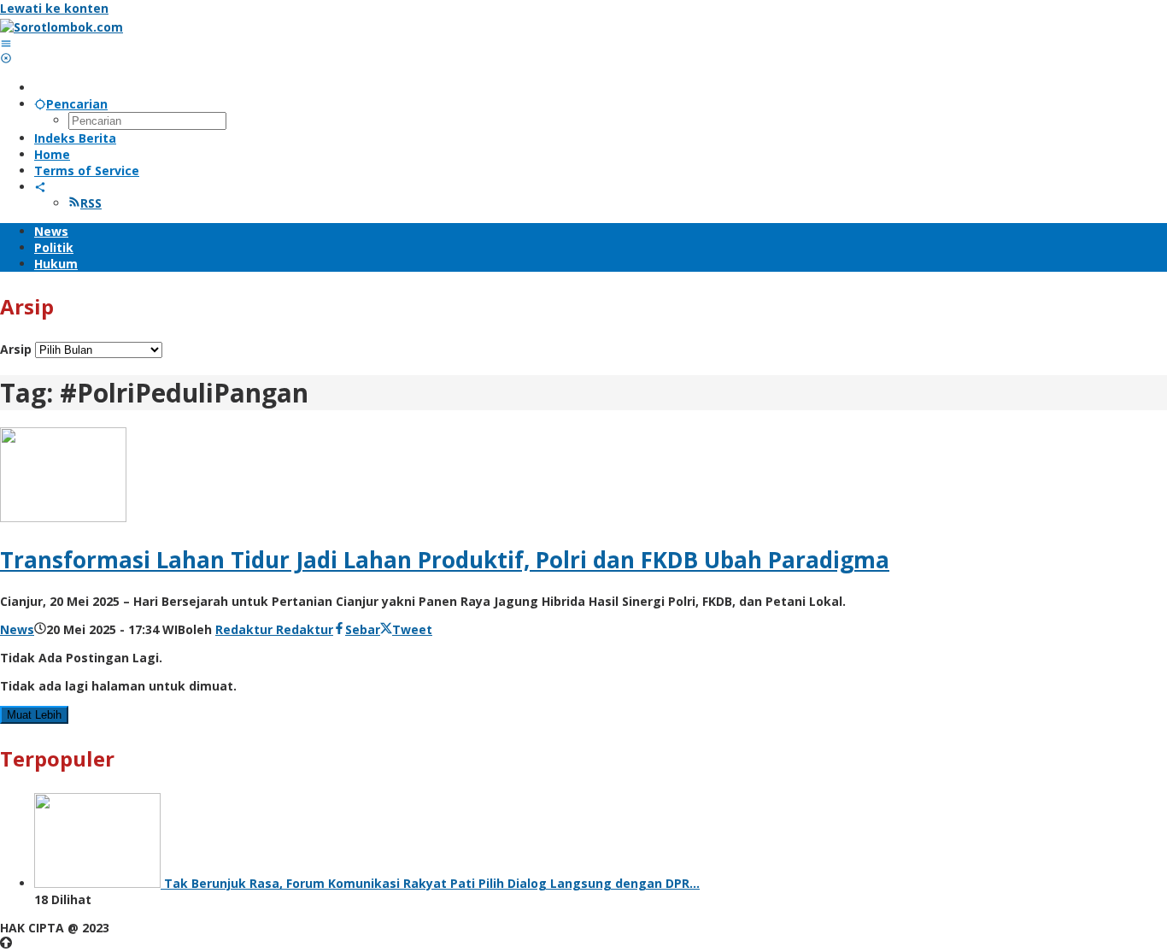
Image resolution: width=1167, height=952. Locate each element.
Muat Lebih (34, 714)
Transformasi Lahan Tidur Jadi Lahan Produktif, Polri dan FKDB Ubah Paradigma (444, 559)
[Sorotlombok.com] (61, 27)
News (17, 629)
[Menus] (6, 43)
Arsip (16, 349)
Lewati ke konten (54, 8)
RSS (91, 203)
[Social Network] (40, 187)
